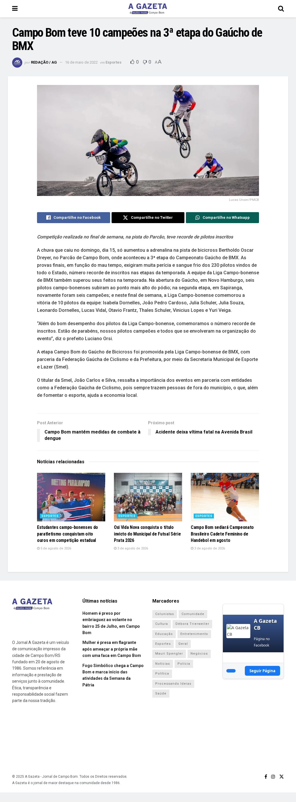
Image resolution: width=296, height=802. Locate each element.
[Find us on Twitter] (281, 776)
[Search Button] (281, 8)
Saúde (160, 693)
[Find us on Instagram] (273, 776)
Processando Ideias (173, 684)
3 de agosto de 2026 (132, 548)
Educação (164, 634)
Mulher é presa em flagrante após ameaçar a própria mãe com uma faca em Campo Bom (111, 649)
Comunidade (193, 614)
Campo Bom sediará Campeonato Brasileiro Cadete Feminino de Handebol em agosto (222, 534)
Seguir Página (262, 670)
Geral (183, 644)
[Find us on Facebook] (265, 776)
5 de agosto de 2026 (55, 548)
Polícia (183, 664)
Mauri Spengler (169, 653)
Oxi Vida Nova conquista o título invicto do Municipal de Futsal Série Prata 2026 (147, 534)
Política (162, 673)
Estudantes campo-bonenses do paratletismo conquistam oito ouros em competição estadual (67, 534)
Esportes (113, 62)
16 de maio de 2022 (81, 62)
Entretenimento (194, 634)
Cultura (161, 624)
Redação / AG (44, 62)
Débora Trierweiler (192, 624)
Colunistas (164, 614)
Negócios (199, 653)
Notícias (162, 664)
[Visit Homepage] (147, 8)
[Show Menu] (15, 8)
